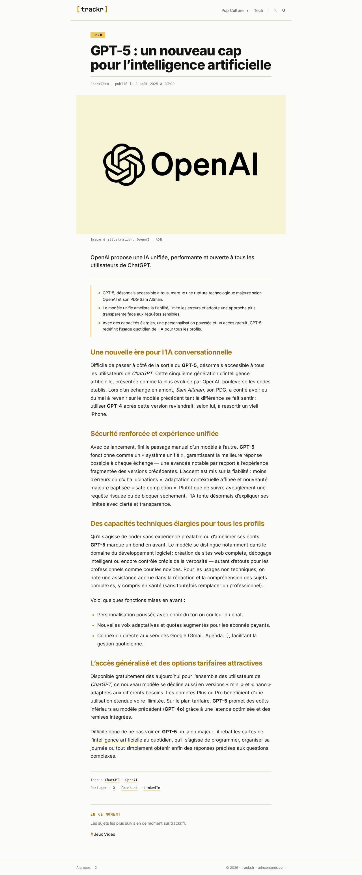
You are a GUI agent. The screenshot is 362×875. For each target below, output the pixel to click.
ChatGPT (112, 780)
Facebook (129, 788)
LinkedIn (152, 788)
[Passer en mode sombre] (284, 10)
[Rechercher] (275, 10)
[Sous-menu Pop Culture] (247, 10)
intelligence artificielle (117, 740)
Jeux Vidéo (104, 834)
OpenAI (131, 780)
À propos (83, 867)
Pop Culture (232, 10)
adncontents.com (272, 867)
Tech (258, 10)
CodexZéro (99, 84)
